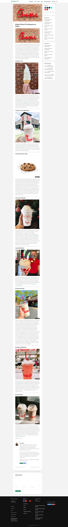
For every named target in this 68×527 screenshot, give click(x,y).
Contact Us (13, 500)
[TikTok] (51, 8)
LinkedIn (27, 459)
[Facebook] (45, 8)
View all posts (21, 463)
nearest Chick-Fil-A (20, 382)
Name (16, 487)
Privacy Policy (13, 514)
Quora (34, 459)
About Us (53, 1)
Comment (16, 477)
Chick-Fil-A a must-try (19, 146)
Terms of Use (13, 516)
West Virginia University (30, 444)
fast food (20, 438)
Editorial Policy (13, 512)
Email (24, 487)
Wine (42, 1)
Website (32, 487)
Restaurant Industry (47, 1)
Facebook (25, 460)
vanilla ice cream (25, 102)
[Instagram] (49, 8)
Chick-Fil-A (27, 277)
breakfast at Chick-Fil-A (20, 436)
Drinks (38, 1)
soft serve (21, 99)
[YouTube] (45, 9)
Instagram (38, 93)
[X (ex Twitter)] (47, 8)
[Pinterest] (47, 9)
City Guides (31, 1)
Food (35, 1)
